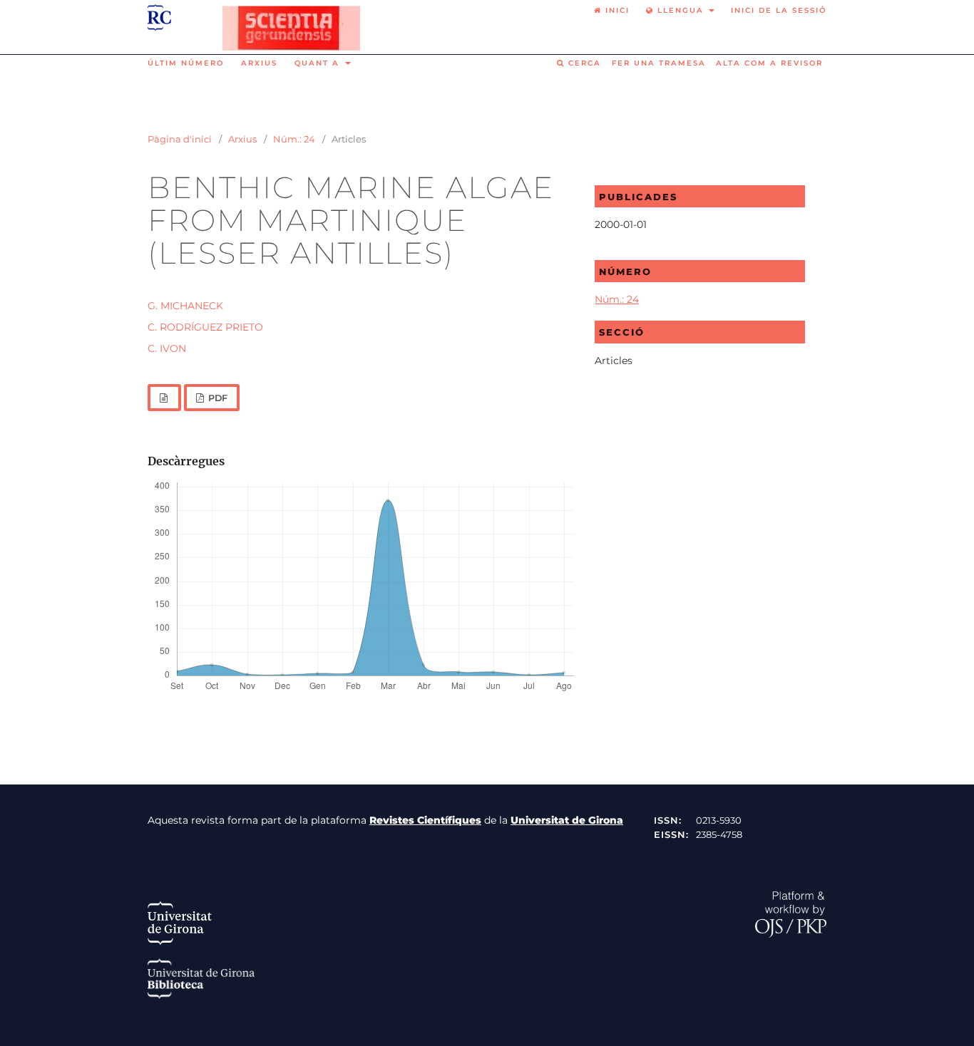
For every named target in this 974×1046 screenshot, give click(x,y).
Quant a (318, 63)
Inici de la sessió (778, 10)
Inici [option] (616, 10)
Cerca (583, 63)
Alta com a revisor (769, 63)
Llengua (680, 10)
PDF (216, 398)
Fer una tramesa (659, 63)
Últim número (186, 63)
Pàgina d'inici (180, 139)
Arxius (259, 63)
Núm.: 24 (294, 139)
